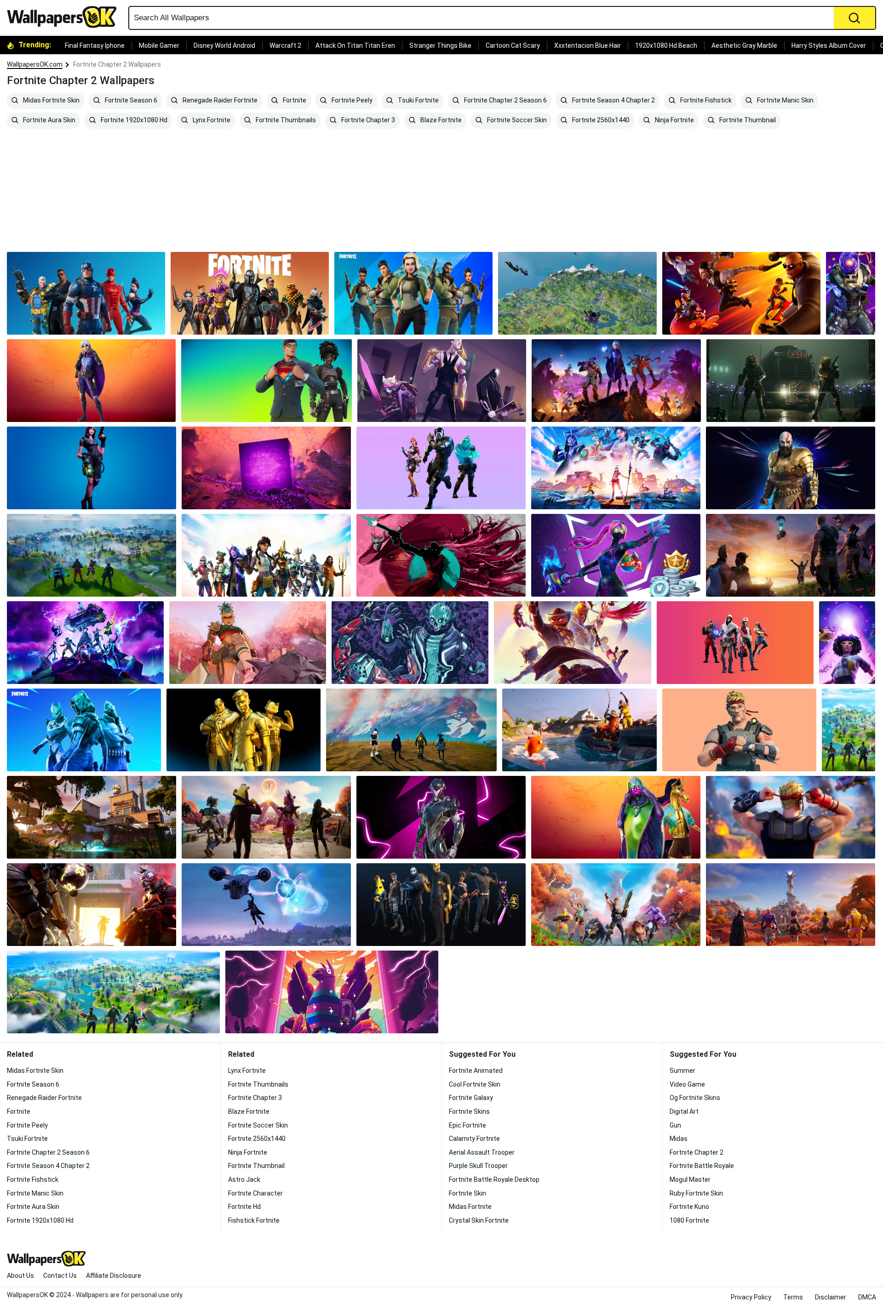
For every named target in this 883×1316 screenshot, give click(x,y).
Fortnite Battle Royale (702, 1165)
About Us (20, 1275)
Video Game (687, 1084)
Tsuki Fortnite (417, 100)
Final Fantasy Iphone (95, 45)
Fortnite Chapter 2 (696, 1152)
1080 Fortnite (689, 1220)
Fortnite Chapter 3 (367, 120)
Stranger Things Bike (440, 45)
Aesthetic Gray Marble (744, 45)
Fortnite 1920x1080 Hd (133, 120)
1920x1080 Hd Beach (666, 45)
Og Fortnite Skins (695, 1097)
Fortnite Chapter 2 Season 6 (505, 100)
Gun (675, 1125)
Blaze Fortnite (440, 120)
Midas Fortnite (470, 1206)
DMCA (867, 1297)
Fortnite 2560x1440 (600, 120)
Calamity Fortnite (474, 1138)
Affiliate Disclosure (113, 1275)
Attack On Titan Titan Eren (355, 45)
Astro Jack (244, 1179)
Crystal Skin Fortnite (479, 1220)
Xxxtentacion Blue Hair (587, 45)
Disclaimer (830, 1297)
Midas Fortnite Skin (51, 100)
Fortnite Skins (469, 1111)
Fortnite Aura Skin (48, 120)
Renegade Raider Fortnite (219, 100)
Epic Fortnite (467, 1125)
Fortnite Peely (351, 100)
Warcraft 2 (285, 45)
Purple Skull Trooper (478, 1165)
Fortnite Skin (467, 1193)
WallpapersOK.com (35, 64)
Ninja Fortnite (674, 120)
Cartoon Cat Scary (513, 45)
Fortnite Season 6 (130, 100)
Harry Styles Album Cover (828, 45)
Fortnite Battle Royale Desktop (494, 1179)
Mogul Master (690, 1179)
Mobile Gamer (159, 45)
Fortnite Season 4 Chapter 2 (613, 100)
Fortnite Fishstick (705, 100)
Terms (793, 1297)
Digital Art (684, 1111)
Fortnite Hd (244, 1206)
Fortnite (293, 100)
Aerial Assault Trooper (482, 1152)
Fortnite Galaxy (471, 1097)
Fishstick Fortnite (254, 1220)
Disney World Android (224, 45)
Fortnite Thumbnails (285, 120)
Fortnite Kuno (689, 1206)
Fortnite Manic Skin (785, 100)
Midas (679, 1138)
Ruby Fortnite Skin (696, 1193)
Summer (682, 1070)
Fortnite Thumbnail (747, 120)
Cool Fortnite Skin (474, 1084)
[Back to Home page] (65, 17)
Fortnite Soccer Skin (516, 120)
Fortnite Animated (476, 1070)
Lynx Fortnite (210, 120)
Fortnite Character (255, 1193)
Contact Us (60, 1275)
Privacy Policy (751, 1297)
